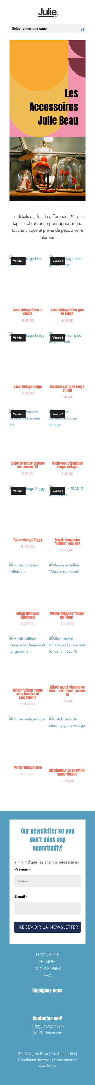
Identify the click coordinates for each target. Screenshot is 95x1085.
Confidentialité (63, 1053)
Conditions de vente (34, 1059)
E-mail (21, 896)
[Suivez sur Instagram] (47, 1000)
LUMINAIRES (47, 954)
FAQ (47, 976)
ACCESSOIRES (47, 968)
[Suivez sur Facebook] (36, 1000)
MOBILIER (47, 961)
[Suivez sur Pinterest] (59, 1000)
